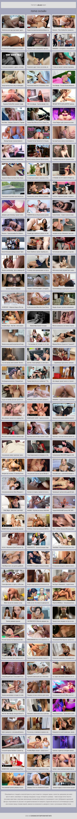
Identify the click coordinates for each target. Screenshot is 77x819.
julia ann (39, 5)
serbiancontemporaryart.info (41, 816)
